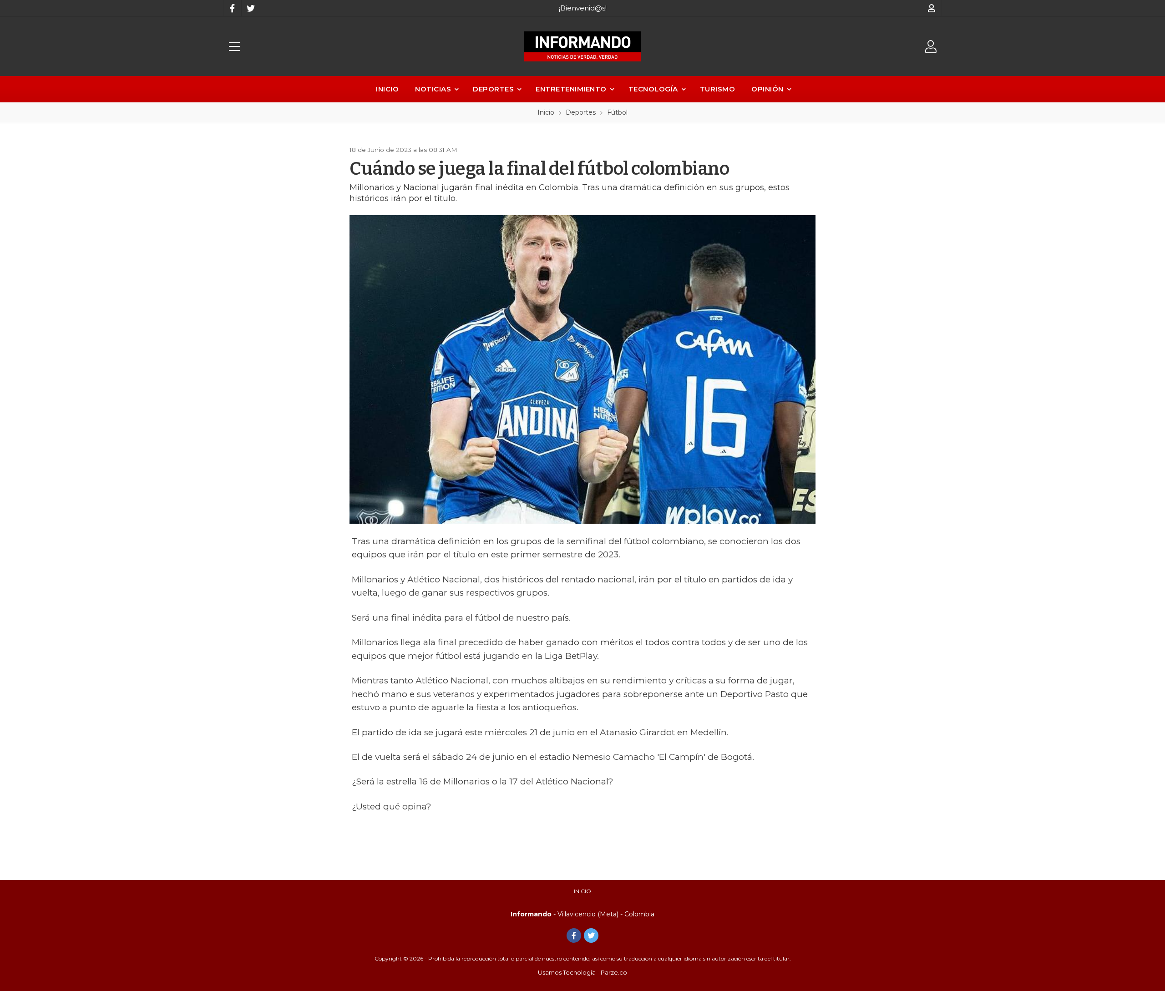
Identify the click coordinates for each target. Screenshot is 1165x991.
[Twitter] (250, 8)
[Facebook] (232, 8)
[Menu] (234, 46)
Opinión (767, 89)
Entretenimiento (571, 89)
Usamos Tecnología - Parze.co (582, 972)
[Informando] (582, 46)
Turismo (717, 89)
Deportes (493, 89)
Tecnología (653, 89)
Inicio (387, 89)
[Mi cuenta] (932, 8)
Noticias (433, 89)
